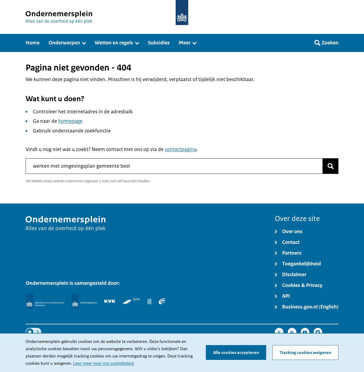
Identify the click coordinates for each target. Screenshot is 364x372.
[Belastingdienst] (84, 301)
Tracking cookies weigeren (305, 352)
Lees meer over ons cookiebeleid (103, 363)
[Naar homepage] (182, 12)
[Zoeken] (330, 166)
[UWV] (162, 301)
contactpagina (181, 149)
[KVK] (109, 301)
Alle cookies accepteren (236, 352)
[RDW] (131, 301)
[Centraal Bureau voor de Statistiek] (149, 301)
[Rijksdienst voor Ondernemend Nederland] (45, 301)
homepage (70, 121)
